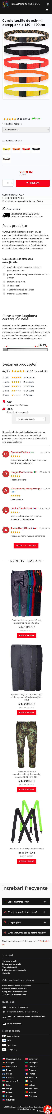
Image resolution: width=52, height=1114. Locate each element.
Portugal (32, 1092)
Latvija (9, 1089)
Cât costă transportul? (16, 901)
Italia (8, 1085)
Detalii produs (26, 636)
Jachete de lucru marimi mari (14, 995)
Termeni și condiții (9, 967)
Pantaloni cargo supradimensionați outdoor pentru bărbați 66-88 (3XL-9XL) (26, 697)
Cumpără (34, 183)
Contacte (6, 973)
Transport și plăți (9, 961)
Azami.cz (31, 1109)
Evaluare (19, 377)
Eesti (8, 1070)
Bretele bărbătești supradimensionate (27, 848)
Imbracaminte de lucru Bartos (25, 4)
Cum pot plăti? (12, 922)
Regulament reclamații (11, 964)
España (32, 1070)
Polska (9, 1092)
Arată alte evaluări (26, 546)
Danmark (33, 1066)
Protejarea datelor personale (14, 970)
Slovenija (33, 1096)
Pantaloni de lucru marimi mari (14, 989)
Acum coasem (13, 209)
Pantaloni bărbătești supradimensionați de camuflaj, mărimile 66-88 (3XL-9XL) (26, 774)
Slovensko (10, 1100)
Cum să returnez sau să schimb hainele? (24, 932)
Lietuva (32, 1085)
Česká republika (13, 1059)
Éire (30, 1081)
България (33, 1063)
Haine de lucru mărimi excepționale (16, 986)
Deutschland (11, 1066)
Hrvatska (33, 1077)
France (32, 1074)
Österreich (33, 1059)
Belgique (10, 1063)
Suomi (9, 1074)
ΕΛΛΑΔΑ (10, 1077)
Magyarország (12, 1081)
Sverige (9, 1096)
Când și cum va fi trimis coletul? (20, 912)
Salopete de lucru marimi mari (14, 992)
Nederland (33, 1089)
